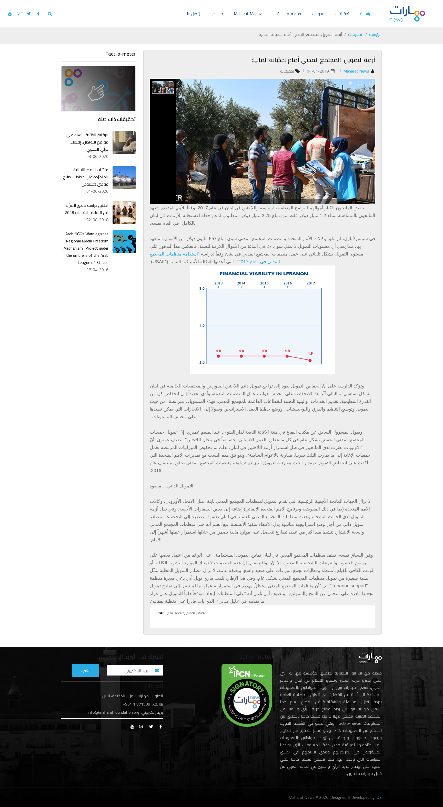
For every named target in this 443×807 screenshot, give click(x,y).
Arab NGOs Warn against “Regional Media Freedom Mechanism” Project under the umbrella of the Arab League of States (85, 248)
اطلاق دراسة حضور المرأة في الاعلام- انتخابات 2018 (86, 208)
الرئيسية (366, 13)
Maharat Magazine (250, 13)
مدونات (318, 13)
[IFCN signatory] (247, 695)
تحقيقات (342, 13)
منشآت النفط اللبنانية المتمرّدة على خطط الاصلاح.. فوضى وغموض (85, 177)
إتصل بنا (193, 13)
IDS (379, 797)
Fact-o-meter (289, 13)
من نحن (216, 13)
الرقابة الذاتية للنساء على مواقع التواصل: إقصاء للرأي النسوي (87, 142)
